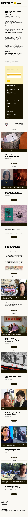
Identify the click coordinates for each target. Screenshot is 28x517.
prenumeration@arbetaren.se (6, 511)
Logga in (19, 3)
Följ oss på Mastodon (4, 504)
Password (8, 75)
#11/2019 (6, 14)
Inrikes (10, 14)
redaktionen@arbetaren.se (4, 502)
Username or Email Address (10, 72)
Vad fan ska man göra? (9, 249)
